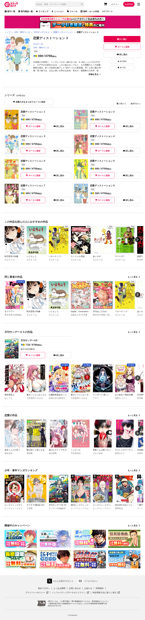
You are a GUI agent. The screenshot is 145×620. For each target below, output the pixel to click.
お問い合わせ (75, 588)
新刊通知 (123, 61)
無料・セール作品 (91, 11)
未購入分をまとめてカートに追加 (30, 102)
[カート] (105, 4)
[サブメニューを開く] (138, 4)
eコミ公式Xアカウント (61, 581)
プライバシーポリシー (36, 592)
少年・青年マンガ (41, 47)
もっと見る (133, 277)
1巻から (122, 103)
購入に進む (122, 39)
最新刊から (135, 103)
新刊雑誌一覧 (27, 11)
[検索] (82, 4)
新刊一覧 (11, 11)
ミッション (59, 11)
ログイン (115, 4)
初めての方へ (44, 588)
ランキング (43, 11)
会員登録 (129, 4)
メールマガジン (91, 581)
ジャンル (74, 11)
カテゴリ (106, 11)
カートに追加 (123, 47)
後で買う (123, 68)
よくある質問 (59, 588)
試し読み (123, 54)
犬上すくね (38, 44)
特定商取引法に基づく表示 (106, 592)
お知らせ (88, 588)
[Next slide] (137, 239)
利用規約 (100, 588)
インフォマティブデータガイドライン (69, 592)
